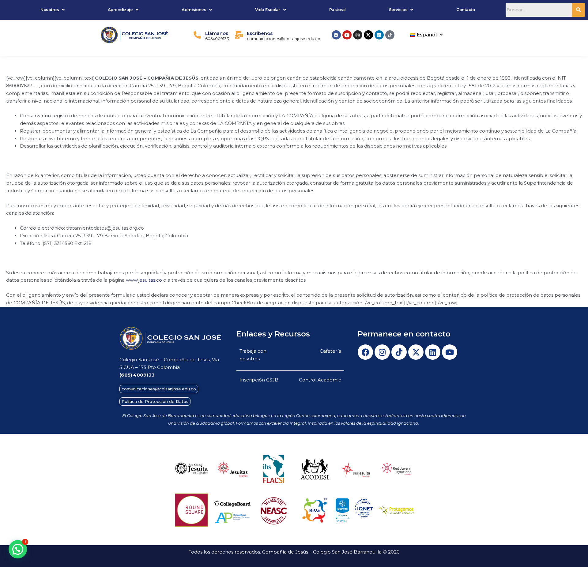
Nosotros (49, 9)
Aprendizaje (120, 9)
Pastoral (337, 9)
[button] (52, 9)
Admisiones (194, 9)
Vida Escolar (267, 9)
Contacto (465, 9)
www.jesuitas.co (144, 280)
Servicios (398, 9)
